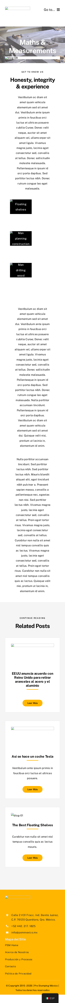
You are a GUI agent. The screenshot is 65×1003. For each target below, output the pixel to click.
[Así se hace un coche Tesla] (32, 729)
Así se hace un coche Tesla (32, 756)
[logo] (17, 8)
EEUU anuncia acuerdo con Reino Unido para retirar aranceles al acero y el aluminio (32, 680)
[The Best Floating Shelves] (17, 815)
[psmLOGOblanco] (17, 896)
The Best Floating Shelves (32, 825)
